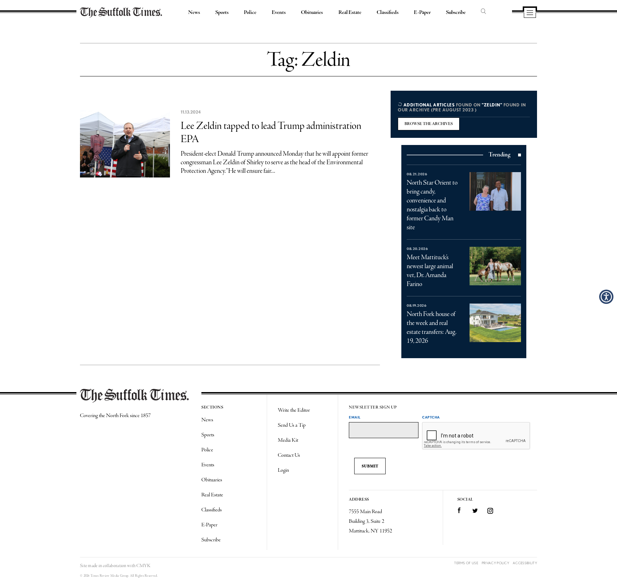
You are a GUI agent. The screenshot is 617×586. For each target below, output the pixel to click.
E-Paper (422, 12)
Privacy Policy (495, 563)
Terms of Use (466, 563)
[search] (483, 12)
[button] (606, 297)
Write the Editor (294, 410)
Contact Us (289, 455)
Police (250, 12)
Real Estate (349, 12)
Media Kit (288, 440)
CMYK (143, 566)
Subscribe (456, 12)
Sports (222, 12)
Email (355, 417)
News (194, 12)
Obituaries (312, 12)
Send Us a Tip (292, 425)
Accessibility (525, 563)
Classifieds (387, 12)
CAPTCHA (431, 417)
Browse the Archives (429, 123)
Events (279, 12)
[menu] (530, 13)
